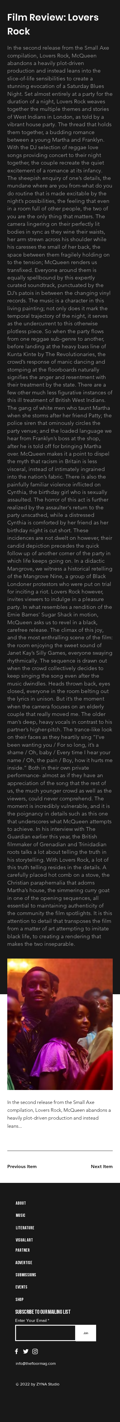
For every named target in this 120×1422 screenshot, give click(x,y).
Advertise (23, 1263)
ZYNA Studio (47, 1384)
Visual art (24, 1240)
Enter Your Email (31, 1320)
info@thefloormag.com (36, 1363)
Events (21, 1287)
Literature (25, 1228)
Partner (22, 1250)
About (21, 1203)
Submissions (25, 1275)
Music (20, 1215)
